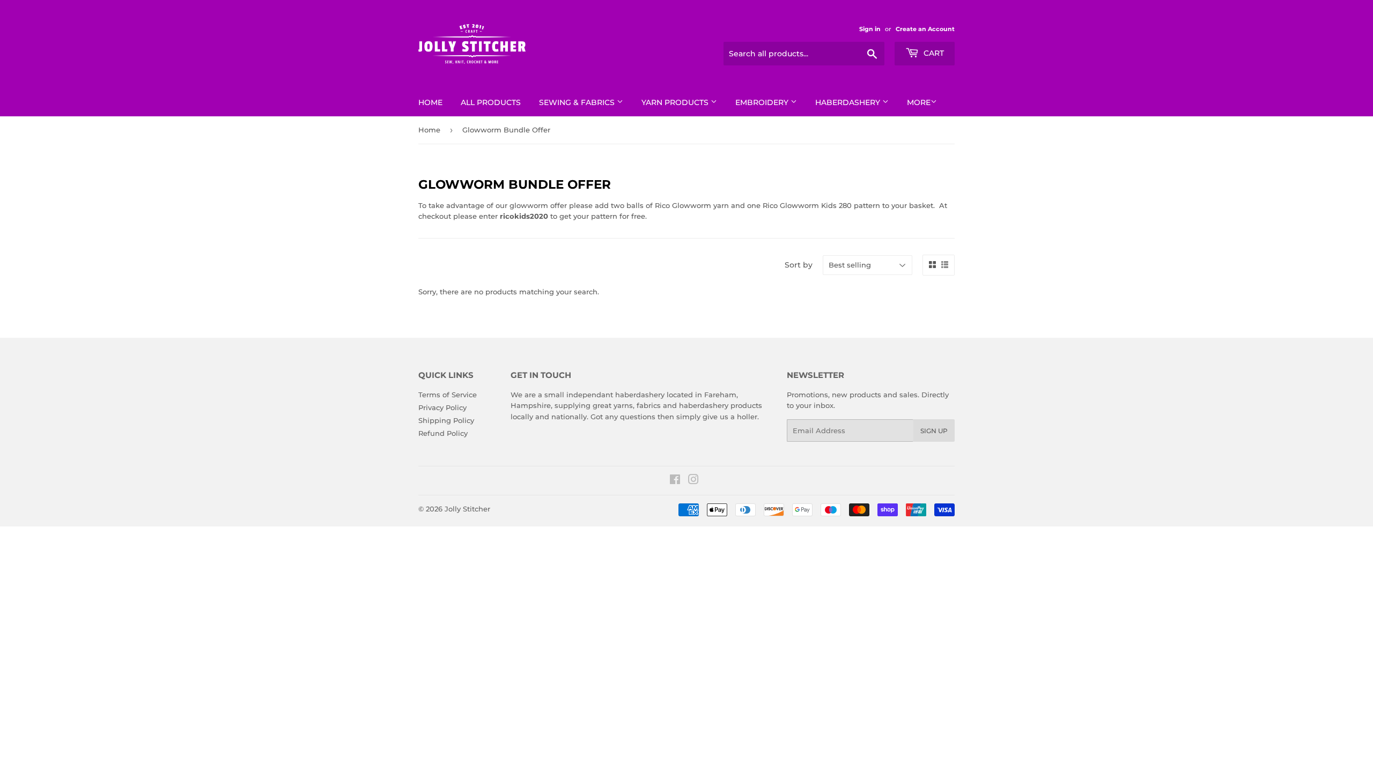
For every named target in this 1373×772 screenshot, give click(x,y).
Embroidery (763, 102)
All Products (491, 102)
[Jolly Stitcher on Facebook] (675, 481)
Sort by (799, 265)
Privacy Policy (442, 407)
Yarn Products (676, 102)
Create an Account (925, 29)
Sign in (870, 29)
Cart (932, 53)
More (919, 102)
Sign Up (934, 431)
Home (430, 102)
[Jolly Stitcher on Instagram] (693, 481)
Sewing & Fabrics (578, 102)
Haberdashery (848, 102)
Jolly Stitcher (467, 508)
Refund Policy (443, 433)
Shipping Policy (446, 420)
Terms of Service (447, 394)
